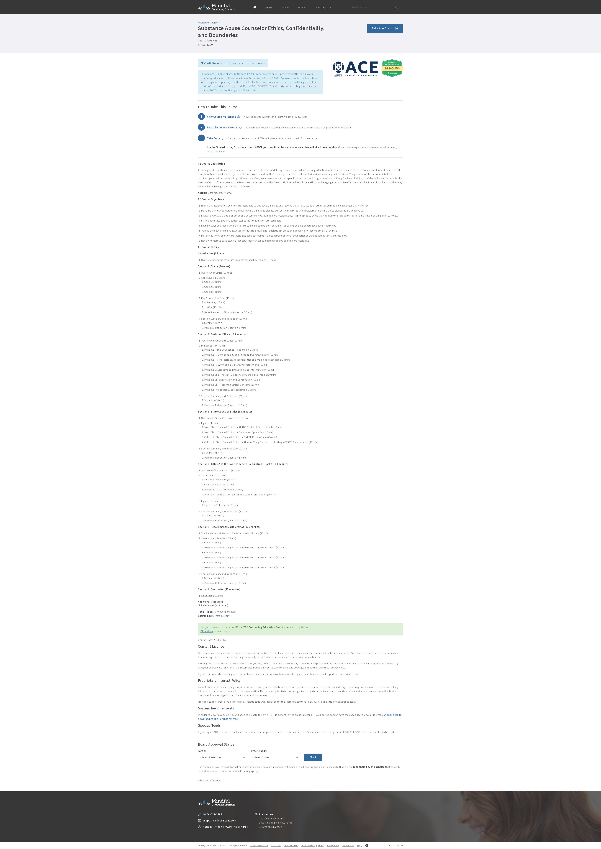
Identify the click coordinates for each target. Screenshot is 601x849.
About (285, 7)
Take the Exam (382, 28)
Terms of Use (348, 845)
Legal (359, 845)
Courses (269, 7)
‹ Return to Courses (208, 22)
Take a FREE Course (259, 845)
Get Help (302, 7)
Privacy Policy (333, 845)
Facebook (366, 845)
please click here (216, 151)
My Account (322, 7)
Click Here (206, 631)
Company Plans (308, 845)
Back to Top (394, 845)
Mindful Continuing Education (217, 7)
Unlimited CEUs (291, 845)
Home (255, 7)
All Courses (276, 845)
